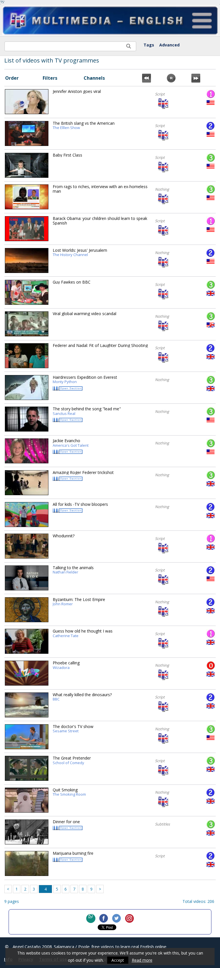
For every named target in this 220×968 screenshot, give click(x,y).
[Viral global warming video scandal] (26, 323)
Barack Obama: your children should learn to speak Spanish (100, 220)
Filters (50, 78)
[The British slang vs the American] (26, 133)
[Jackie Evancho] (26, 450)
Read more (142, 960)
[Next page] (195, 81)
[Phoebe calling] (26, 673)
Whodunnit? (63, 536)
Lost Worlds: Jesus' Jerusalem (80, 252)
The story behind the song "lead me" (87, 411)
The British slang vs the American (84, 125)
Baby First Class (67, 155)
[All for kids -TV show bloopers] (26, 514)
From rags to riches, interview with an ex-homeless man (100, 188)
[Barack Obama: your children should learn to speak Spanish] (26, 228)
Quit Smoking (69, 792)
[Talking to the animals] (26, 577)
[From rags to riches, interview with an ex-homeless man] (26, 196)
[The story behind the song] (26, 419)
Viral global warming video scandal (84, 313)
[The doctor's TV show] (26, 736)
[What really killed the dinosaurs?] (26, 704)
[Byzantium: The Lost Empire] (26, 609)
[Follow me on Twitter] (117, 918)
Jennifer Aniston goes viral (77, 91)
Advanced (169, 45)
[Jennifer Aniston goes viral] (26, 101)
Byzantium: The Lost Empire (79, 601)
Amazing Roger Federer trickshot (83, 472)
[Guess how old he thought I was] (26, 641)
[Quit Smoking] (26, 800)
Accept (117, 960)
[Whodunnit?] (26, 546)
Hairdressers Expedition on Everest (85, 379)
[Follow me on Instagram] (129, 918)
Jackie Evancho (71, 443)
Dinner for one (66, 821)
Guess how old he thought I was (83, 633)
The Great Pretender (72, 760)
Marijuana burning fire (73, 853)
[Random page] (171, 81)
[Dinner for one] (26, 831)
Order (12, 78)
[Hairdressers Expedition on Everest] (26, 387)
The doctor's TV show (73, 728)
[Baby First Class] (26, 165)
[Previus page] (146, 81)
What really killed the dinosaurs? (82, 697)
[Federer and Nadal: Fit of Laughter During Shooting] (26, 355)
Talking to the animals (73, 570)
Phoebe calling (66, 665)
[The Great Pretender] (26, 768)
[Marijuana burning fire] (26, 863)
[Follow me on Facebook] (104, 918)
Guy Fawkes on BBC (72, 282)
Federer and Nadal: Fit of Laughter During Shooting (100, 345)
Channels (94, 78)
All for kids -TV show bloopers (80, 504)
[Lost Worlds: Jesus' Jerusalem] (26, 260)
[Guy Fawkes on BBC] (26, 292)
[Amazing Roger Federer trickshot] (26, 482)
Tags (149, 45)
